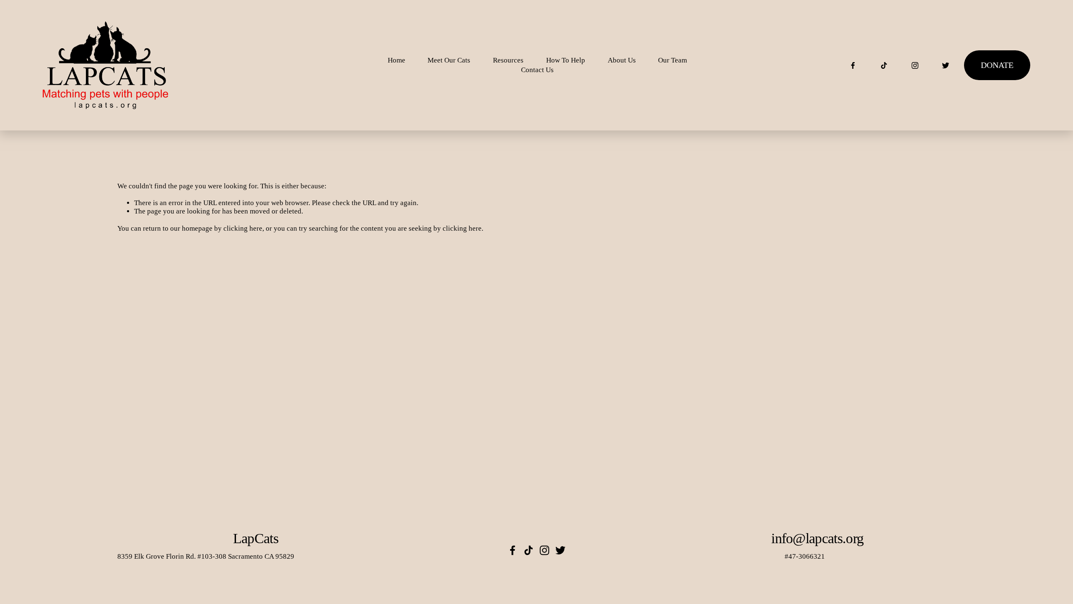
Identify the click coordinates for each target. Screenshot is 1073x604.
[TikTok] (884, 65)
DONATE (997, 65)
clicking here (242, 228)
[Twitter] (945, 65)
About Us (622, 60)
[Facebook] (853, 65)
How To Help (565, 60)
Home (396, 60)
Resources (508, 60)
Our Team (672, 60)
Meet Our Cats (449, 60)
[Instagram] (915, 65)
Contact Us (537, 70)
